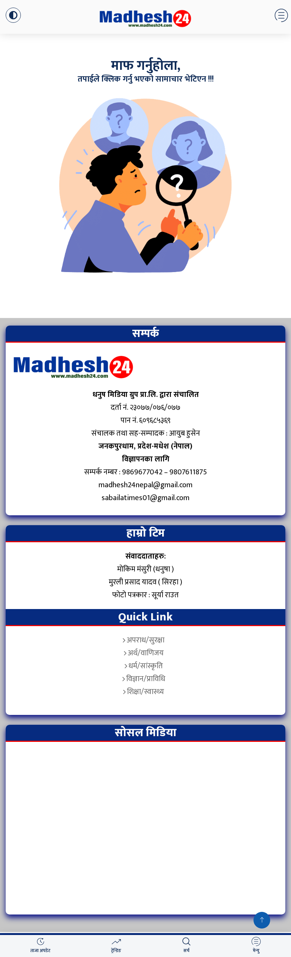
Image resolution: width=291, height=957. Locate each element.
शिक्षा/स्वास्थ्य (145, 691)
